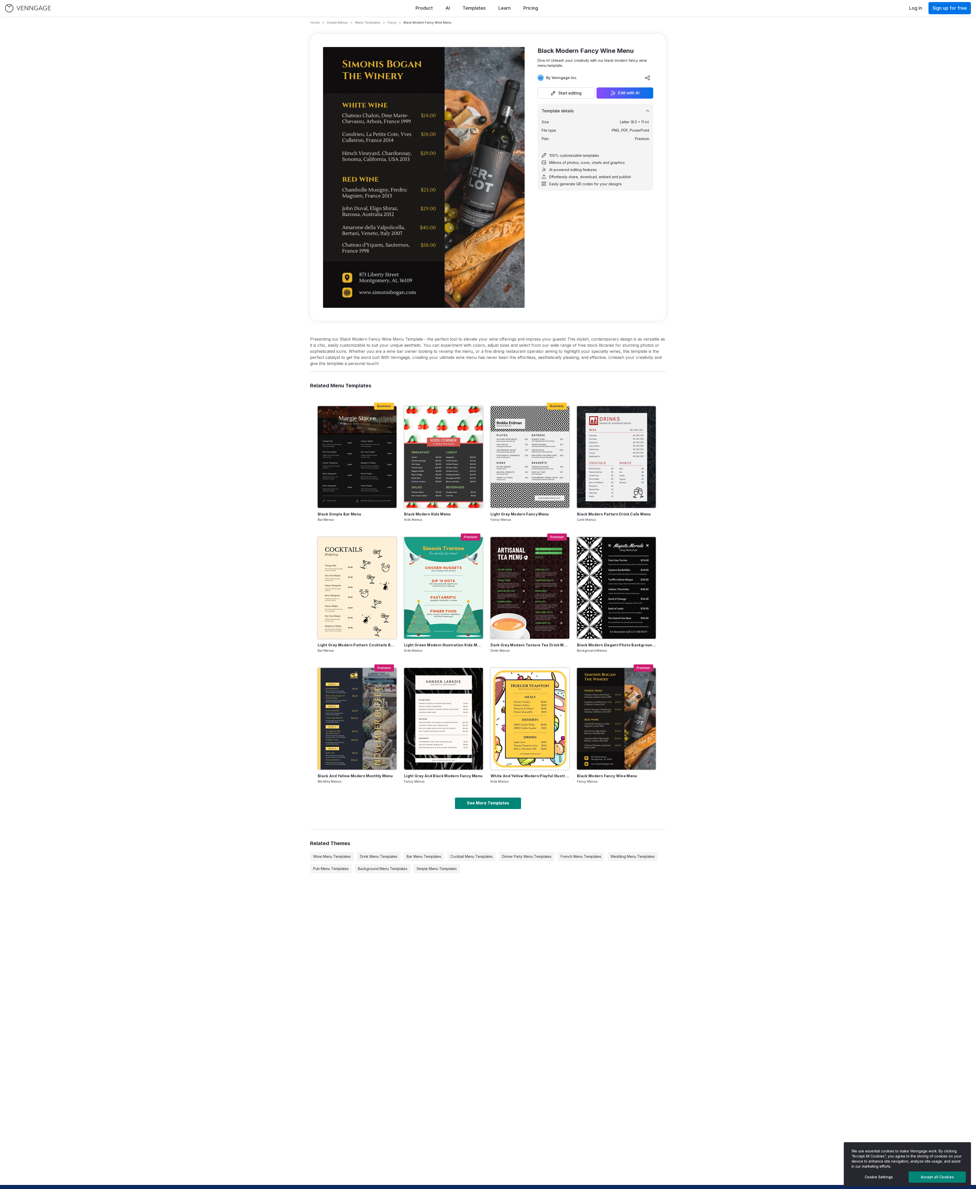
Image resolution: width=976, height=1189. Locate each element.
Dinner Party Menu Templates (527, 856)
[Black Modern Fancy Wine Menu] (616, 719)
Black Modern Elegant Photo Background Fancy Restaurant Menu (616, 645)
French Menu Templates (581, 856)
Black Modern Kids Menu (427, 514)
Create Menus (337, 22)
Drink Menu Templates (379, 856)
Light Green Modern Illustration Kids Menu (443, 645)
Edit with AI (628, 93)
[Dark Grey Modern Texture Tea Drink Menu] (530, 588)
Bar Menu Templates (424, 856)
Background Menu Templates (382, 868)
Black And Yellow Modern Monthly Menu (355, 776)
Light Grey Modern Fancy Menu (520, 514)
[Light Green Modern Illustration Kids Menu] (443, 588)
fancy (392, 22)
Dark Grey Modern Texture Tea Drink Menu (530, 645)
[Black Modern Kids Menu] (443, 457)
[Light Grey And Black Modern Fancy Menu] (443, 719)
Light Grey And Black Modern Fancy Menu (443, 776)
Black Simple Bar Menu (339, 514)
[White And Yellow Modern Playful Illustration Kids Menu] (530, 719)
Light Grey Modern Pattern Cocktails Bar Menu (357, 645)
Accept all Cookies (937, 1177)
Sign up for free (950, 8)
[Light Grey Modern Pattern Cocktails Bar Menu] (357, 588)
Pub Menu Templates (331, 868)
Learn (504, 8)
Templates (474, 8)
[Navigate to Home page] (28, 8)
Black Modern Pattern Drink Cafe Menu (614, 514)
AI (448, 8)
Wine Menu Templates (332, 856)
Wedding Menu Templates (633, 856)
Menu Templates (367, 22)
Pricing (530, 8)
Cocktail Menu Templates (471, 856)
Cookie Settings (879, 1177)
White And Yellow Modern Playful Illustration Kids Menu (530, 776)
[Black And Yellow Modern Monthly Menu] (357, 719)
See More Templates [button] (488, 802)
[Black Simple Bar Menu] (357, 457)
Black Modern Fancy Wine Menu (607, 776)
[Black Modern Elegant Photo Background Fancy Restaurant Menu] (616, 588)
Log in (915, 8)
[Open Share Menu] (647, 77)
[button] (566, 93)
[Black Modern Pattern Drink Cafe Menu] (616, 457)
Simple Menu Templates (437, 868)
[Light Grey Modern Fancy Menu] (530, 457)
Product (424, 8)
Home (315, 22)
